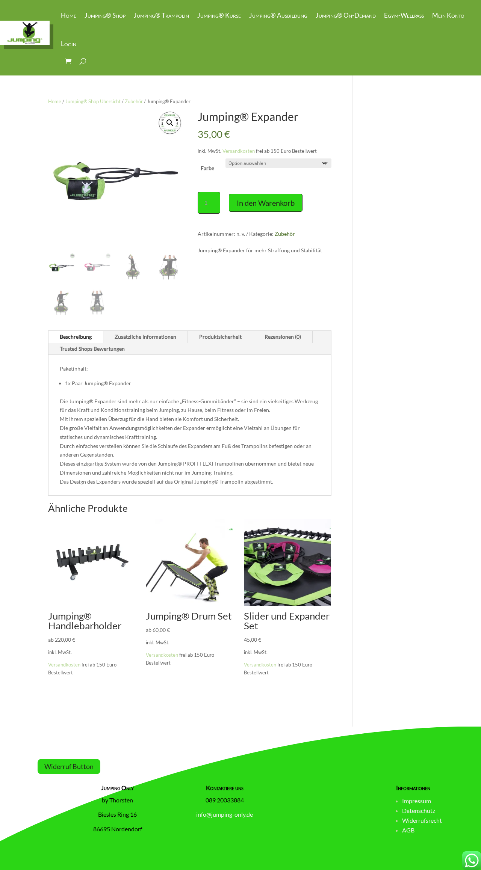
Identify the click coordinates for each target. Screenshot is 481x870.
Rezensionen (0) (283, 336)
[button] (170, 123)
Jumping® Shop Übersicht (93, 101)
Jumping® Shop (105, 15)
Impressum (416, 800)
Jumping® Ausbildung (278, 15)
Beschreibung (76, 336)
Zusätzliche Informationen (145, 336)
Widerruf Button (69, 766)
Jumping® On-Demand (346, 15)
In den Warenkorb (266, 202)
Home (68, 15)
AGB (408, 830)
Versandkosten (238, 151)
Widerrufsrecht (422, 820)
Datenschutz (418, 810)
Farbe (207, 168)
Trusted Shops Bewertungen (92, 348)
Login (68, 44)
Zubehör (134, 101)
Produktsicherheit (220, 336)
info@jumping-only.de (224, 814)
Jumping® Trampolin (161, 15)
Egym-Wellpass (404, 15)
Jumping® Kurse (219, 15)
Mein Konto (448, 15)
